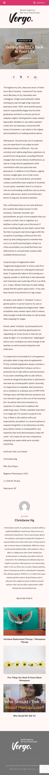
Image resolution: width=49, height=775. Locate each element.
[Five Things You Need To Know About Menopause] (24, 660)
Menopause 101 (24, 41)
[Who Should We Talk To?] (24, 698)
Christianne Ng (25, 58)
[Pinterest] (28, 77)
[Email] (35, 77)
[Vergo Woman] (24, 17)
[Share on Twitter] (21, 77)
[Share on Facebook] (14, 77)
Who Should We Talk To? (24, 716)
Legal (38, 769)
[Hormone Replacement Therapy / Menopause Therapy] (24, 621)
